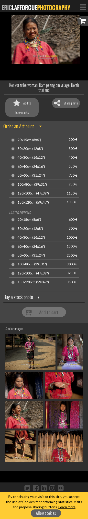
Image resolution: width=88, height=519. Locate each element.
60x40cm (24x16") (31, 167)
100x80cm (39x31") (32, 184)
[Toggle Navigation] (83, 7)
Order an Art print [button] (18, 126)
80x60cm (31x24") (31, 175)
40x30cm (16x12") (31, 157)
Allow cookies (46, 513)
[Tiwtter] (27, 488)
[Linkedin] (44, 488)
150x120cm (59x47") (33, 202)
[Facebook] (36, 488)
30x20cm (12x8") (30, 149)
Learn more (67, 507)
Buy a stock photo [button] (18, 296)
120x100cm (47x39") (33, 193)
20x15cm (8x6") (29, 140)
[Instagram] (52, 488)
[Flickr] (61, 488)
